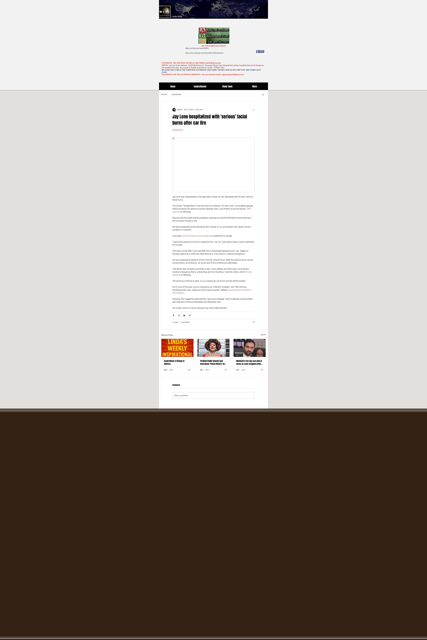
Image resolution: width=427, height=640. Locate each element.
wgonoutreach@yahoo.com (233, 74)
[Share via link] (190, 315)
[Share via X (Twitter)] (179, 315)
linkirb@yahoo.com (213, 63)
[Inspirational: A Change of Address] (177, 348)
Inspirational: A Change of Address (174, 362)
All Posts (164, 94)
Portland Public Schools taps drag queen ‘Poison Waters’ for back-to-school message (212, 362)
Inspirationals (176, 94)
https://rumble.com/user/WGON (197, 48)
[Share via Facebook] (173, 315)
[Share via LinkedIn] (184, 315)
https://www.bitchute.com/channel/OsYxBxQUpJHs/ (204, 53)
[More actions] (253, 109)
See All (263, 335)
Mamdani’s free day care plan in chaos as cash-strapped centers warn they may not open (249, 362)
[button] (263, 94)
